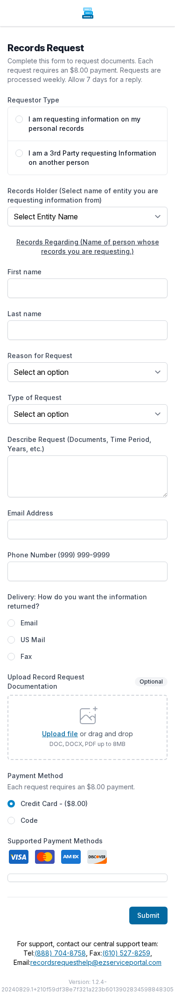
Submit (148, 915)
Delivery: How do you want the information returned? (77, 601)
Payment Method (35, 776)
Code (29, 820)
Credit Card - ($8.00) (54, 803)
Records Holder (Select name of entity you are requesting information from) (82, 195)
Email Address (30, 513)
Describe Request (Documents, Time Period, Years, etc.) (79, 444)
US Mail (33, 640)
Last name (24, 314)
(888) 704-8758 (60, 953)
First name (24, 272)
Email (29, 623)
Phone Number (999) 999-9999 (58, 555)
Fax (26, 656)
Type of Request (34, 397)
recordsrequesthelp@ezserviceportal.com (95, 962)
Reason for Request (39, 355)
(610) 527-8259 (126, 953)
